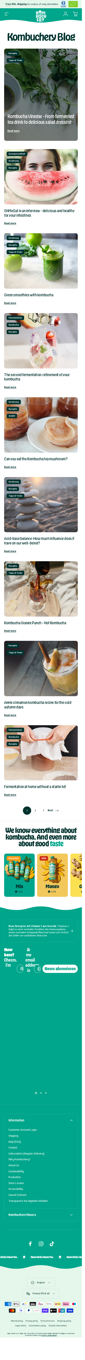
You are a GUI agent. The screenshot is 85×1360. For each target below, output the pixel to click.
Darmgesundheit (17, 154)
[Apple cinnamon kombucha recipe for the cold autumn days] (41, 668)
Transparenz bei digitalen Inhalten (28, 1200)
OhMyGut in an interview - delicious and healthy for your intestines (39, 213)
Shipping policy (64, 1321)
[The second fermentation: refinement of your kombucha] (41, 340)
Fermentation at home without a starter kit (35, 786)
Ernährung (14, 161)
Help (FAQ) (14, 1141)
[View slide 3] (46, 1092)
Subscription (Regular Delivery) (26, 1153)
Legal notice (20, 1325)
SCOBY (12, 416)
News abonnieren (60, 968)
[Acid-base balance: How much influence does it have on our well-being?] (41, 504)
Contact (12, 1147)
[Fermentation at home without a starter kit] (41, 753)
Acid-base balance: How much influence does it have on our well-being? (39, 540)
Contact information (57, 1325)
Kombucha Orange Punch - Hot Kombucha (35, 623)
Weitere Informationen (49, 1335)
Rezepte (13, 53)
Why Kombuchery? (19, 1159)
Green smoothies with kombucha (28, 295)
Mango (52, 886)
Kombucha (14, 325)
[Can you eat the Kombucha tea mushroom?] (41, 425)
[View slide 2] (41, 1092)
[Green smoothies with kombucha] (41, 261)
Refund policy (17, 1321)
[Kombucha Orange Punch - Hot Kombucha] (41, 589)
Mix (19, 886)
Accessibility (15, 1188)
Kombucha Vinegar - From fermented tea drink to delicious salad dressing (40, 119)
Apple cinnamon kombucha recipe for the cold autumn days (37, 704)
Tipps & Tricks (15, 60)
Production (14, 1177)
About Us (13, 1165)
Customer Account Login (22, 1129)
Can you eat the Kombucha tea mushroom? (35, 459)
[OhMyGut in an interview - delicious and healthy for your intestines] (41, 177)
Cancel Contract (17, 1194)
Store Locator (16, 1183)
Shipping (13, 1135)
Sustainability (16, 1171)
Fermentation (15, 318)
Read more (13, 130)
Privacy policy (32, 1321)
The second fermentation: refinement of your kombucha (37, 377)
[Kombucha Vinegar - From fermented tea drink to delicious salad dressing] (41, 95)
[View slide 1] (36, 1092)
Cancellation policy (37, 1325)
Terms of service (47, 1321)
